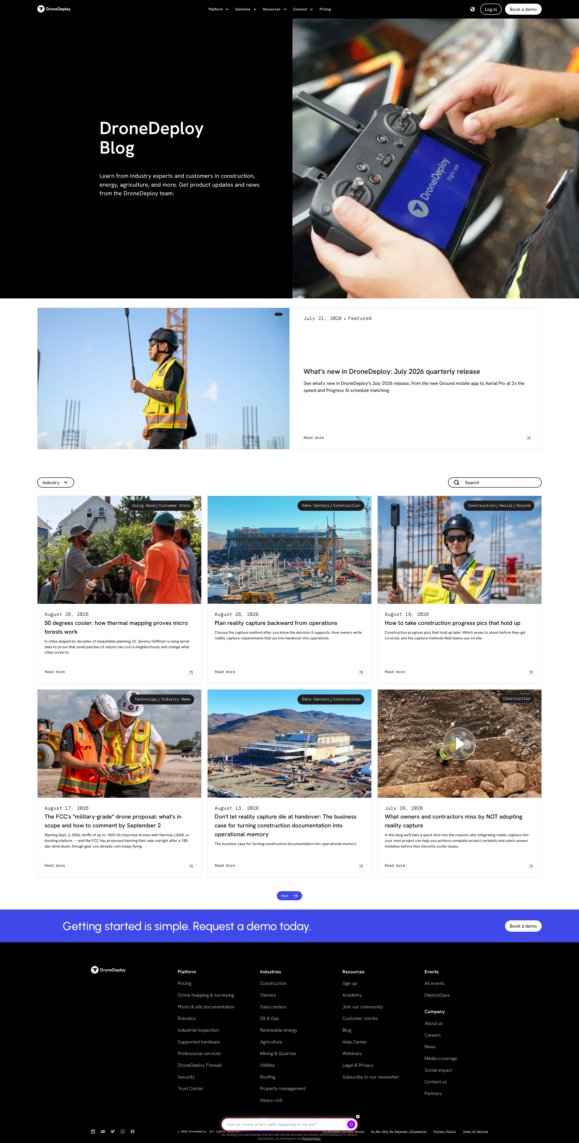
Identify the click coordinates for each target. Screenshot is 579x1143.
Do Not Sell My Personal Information (399, 1131)
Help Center (354, 1042)
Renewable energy (278, 1030)
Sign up (349, 983)
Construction (273, 983)
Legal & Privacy (358, 1065)
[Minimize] (358, 1116)
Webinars (352, 1053)
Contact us (436, 1082)
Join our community (362, 1007)
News (430, 1046)
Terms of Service (475, 1131)
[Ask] (351, 1124)
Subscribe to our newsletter (370, 1077)
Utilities (267, 1065)
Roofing (267, 1077)
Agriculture (271, 1042)
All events (435, 983)
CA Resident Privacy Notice (343, 1131)
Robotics (187, 1018)
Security (186, 1077)
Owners (268, 995)
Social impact (438, 1070)
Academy (352, 995)
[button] (218, 9)
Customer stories (360, 1018)
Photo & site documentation (206, 1007)
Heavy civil (271, 1100)
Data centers (273, 1007)
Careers (433, 1035)
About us (434, 1023)
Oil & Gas (269, 1018)
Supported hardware (199, 1042)
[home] (54, 9)
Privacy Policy (445, 1131)
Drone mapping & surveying (206, 995)
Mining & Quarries (278, 1053)
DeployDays (437, 995)
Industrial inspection (198, 1030)
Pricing (325, 9)
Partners (433, 1093)
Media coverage (441, 1058)
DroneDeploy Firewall (200, 1065)
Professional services (199, 1053)
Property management (283, 1088)
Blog (346, 1030)
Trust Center (190, 1088)
